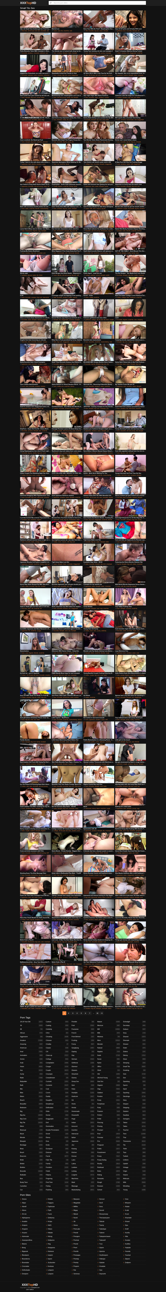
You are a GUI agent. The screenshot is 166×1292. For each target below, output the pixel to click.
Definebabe (26, 1270)
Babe (31, 1078)
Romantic (108, 1178)
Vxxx (126, 1199)
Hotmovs (51, 1251)
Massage (83, 1186)
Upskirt (134, 1163)
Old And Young (108, 1078)
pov (47, 53)
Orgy (108, 1089)
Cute (57, 1089)
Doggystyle (57, 1119)
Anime (31, 1059)
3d (31, 1025)
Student (134, 1111)
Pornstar (108, 1137)
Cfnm (57, 1033)
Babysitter (31, 1081)
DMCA (32, 1289)
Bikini (31, 1126)
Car (31, 1190)
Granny (83, 1078)
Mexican (108, 1025)
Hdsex (50, 1229)
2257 (27, 1289)
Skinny (134, 1055)
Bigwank (25, 1251)
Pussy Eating (108, 1160)
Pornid (75, 1244)
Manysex (76, 1199)
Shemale (134, 1040)
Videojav (102, 1259)
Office (108, 1066)
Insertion (83, 1130)
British (31, 1163)
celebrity (103, 630)
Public (108, 1148)
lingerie (60, 186)
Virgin (134, 1171)
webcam (42, 53)
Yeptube (128, 1247)
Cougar (57, 1066)
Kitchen (83, 1152)
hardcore (133, 297)
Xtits (126, 1236)
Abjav (24, 1203)
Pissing (108, 1126)
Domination (57, 1126)
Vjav (100, 1270)
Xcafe (127, 1210)
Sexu (101, 1206)
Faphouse (51, 1206)
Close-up (57, 1055)
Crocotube (25, 1266)
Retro (108, 1171)
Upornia (102, 1251)
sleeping (70, 942)
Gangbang (83, 1048)
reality (64, 119)
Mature (108, 1021)
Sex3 (101, 1203)
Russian (108, 1186)
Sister (134, 1048)
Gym (83, 1085)
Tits (134, 1145)
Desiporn (25, 1274)
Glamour (83, 1066)
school (98, 275)
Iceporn (50, 1255)
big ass (96, 31)
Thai (134, 1137)
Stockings (134, 1096)
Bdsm (31, 1096)
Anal (31, 1051)
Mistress (108, 1036)
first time (24, 31)
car (58, 164)
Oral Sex (108, 1081)
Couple (57, 1070)
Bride (31, 1160)
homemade (130, 119)
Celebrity (57, 1029)
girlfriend (119, 31)
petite (73, 875)
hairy (137, 253)
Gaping (83, 1051)
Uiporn (101, 1247)
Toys (134, 1152)
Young (134, 1190)
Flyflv (49, 1210)
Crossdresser (57, 1078)
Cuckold (57, 1081)
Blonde (31, 1137)
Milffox (75, 1206)
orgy (43, 119)
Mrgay (75, 1210)
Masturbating (83, 1190)
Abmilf (24, 1206)
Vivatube (102, 1266)
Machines (83, 1178)
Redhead (108, 1167)
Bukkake (31, 1175)
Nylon (108, 1063)
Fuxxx (50, 1214)
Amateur (31, 1040)
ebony (94, 808)
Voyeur (134, 1175)
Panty (108, 1100)
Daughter (57, 1100)
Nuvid (75, 1218)
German (83, 1059)
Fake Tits (57, 1160)
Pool (108, 1134)
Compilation (57, 1063)
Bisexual (31, 1130)
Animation (31, 1055)
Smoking (134, 1070)
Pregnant (108, 1145)
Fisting (57, 1186)
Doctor (57, 1115)
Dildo (57, 1111)
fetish (42, 97)
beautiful (88, 230)
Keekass (51, 1266)
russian (59, 75)
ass (133, 453)
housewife (131, 208)
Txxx (101, 1244)
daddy (68, 97)
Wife (134, 1182)
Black (31, 1134)
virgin (96, 97)
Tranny (101, 1225)
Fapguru (51, 1203)
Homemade (83, 1111)
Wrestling (134, 1186)
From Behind (83, 1036)
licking (71, 186)
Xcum (127, 1214)
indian (119, 53)
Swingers (134, 1119)
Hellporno (51, 1240)
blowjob (106, 31)
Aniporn (24, 1225)
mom (118, 119)
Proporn (76, 1266)
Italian (83, 1137)
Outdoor (108, 1092)
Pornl (75, 1247)
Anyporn (25, 1229)
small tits (66, 31)
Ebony (57, 1137)
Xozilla (127, 1232)
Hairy (83, 1089)
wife (86, 31)
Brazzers (31, 1156)
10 (97, 1013)
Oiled (108, 1070)
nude (35, 75)
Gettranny (51, 1218)
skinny (72, 386)
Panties (108, 1096)
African (31, 1033)
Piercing (108, 1122)
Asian (31, 1066)
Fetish (57, 1171)
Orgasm (108, 1085)
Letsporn (51, 1270)
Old (108, 1074)
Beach (31, 1100)
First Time (57, 1182)
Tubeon (101, 1232)
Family (57, 1163)
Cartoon (57, 1021)
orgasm (39, 519)
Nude (108, 1055)
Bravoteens (26, 1259)
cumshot (71, 319)
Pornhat (76, 1240)
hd (41, 608)
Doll (57, 1122)
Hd (83, 1100)
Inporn (50, 1259)
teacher (70, 764)
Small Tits (134, 1066)
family (133, 253)
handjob (74, 53)
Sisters (134, 1051)
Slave (134, 1059)
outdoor (119, 97)
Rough (108, 1182)
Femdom (57, 1167)
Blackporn (25, 1255)
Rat (74, 1270)
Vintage (134, 1167)
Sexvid (101, 1210)
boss (44, 964)
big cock (64, 75)
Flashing (57, 1190)
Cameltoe (31, 1186)
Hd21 (49, 1225)
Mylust (75, 1214)
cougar (39, 630)
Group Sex (83, 1081)
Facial (57, 1156)
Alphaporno (26, 1218)
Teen (134, 1134)
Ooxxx (75, 1225)
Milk (108, 1033)
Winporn (128, 1203)
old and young (93, 53)
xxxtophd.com (35, 1287)
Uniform (134, 1160)
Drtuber (50, 1199)
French (83, 1033)
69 (31, 1029)
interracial (71, 253)
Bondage (31, 1145)
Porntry (75, 1262)
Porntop (76, 1259)
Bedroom (31, 1107)
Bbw (31, 1092)
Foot (83, 1025)
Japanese (83, 1141)
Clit (57, 1051)
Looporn (50, 1274)
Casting (57, 1025)
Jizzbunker (51, 1262)
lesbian (100, 142)
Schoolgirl (134, 1021)
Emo (57, 1141)
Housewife (83, 1115)
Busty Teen (31, 1182)
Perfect (108, 1115)
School (108, 1190)
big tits (65, 142)
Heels (83, 1104)
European (57, 1148)
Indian (83, 1122)
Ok (74, 1221)
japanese (120, 75)
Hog (49, 1244)
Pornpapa (76, 1255)
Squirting (134, 1092)
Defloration (57, 1107)
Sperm (134, 1085)
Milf (108, 1029)
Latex (83, 1160)
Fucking (83, 1040)
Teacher (134, 1130)
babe (69, 53)
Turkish (134, 1156)
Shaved (134, 1036)
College (57, 1059)
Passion (108, 1111)
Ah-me (24, 1214)
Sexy (134, 1033)
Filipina (57, 1175)
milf (135, 119)
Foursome (83, 1029)
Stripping (134, 1107)
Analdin (24, 1221)
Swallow (134, 1115)
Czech (57, 1092)
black (98, 808)
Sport (134, 1089)
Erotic (57, 1145)
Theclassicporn (104, 1218)
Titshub (101, 1221)
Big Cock (31, 1119)
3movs (24, 1199)
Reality (108, 1163)
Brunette (31, 1171)
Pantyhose (108, 1104)
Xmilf (126, 1229)
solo (71, 31)
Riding (108, 1175)
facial (67, 164)
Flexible (83, 1021)
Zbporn (127, 1259)
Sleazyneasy (103, 1214)
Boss (31, 1148)
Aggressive (31, 1036)
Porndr (75, 1232)
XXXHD (28, 3)
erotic (97, 742)
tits (62, 31)
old (48, 31)
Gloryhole (83, 1074)
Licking (83, 1171)
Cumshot (57, 1085)
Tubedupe (102, 1229)
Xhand (127, 1221)
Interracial (83, 1134)
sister (87, 564)
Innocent (83, 1126)
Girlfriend (83, 1063)
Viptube (102, 1262)
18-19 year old (32, 31)
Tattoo (134, 1126)
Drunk (57, 1134)
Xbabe (127, 1206)
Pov (108, 1141)
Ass (31, 1070)
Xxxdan (127, 1240)
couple (87, 142)
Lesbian (83, 1167)
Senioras (76, 1274)
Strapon (134, 1104)
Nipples (108, 1051)
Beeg (24, 1247)
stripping (140, 319)
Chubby (57, 1044)
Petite (108, 1119)
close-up (46, 564)
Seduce (134, 1029)
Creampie (57, 1074)
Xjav (126, 1225)
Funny (83, 1044)
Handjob (83, 1092)
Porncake (76, 1229)
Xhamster (128, 1218)
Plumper (108, 1130)
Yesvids (127, 1251)
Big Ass (31, 1115)
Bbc (31, 1089)
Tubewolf (102, 1240)
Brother (31, 1167)
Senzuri (102, 1199)
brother (43, 586)
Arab (31, 1063)
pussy (69, 142)
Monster (108, 1044)
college (87, 164)
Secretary (134, 1025)
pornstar (45, 142)
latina (138, 97)
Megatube (76, 1203)
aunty (61, 519)
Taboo (134, 1122)
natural (75, 297)
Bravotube (25, 1262)
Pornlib (75, 1251)
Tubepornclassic (104, 1236)
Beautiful (31, 1104)
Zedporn (128, 1262)
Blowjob (31, 1141)
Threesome (134, 1141)
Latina (83, 1163)
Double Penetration (57, 1130)
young (103, 53)
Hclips (50, 1221)
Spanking (134, 1081)
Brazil (31, 1152)
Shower (134, 1044)
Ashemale (25, 1236)
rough (107, 653)
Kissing (83, 1148)
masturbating (48, 75)
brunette (43, 31)
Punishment (108, 1152)
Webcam (134, 1178)
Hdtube (50, 1232)
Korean (83, 1156)
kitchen (139, 230)
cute (66, 253)
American (31, 1048)
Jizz (83, 1145)
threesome (93, 142)
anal (59, 31)
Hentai (83, 1107)
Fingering (57, 1178)
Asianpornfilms (27, 1240)
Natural (108, 1048)
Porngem (76, 1236)
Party (108, 1107)
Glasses (83, 1070)
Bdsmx (24, 1244)
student (134, 497)
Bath (31, 1085)
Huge (83, 1119)
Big (31, 1111)
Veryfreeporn (103, 1255)
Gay (83, 1055)
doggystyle (133, 53)
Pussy (108, 1156)
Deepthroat (57, 1104)
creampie (36, 53)
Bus (31, 1178)
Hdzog (50, 1236)
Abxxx (24, 1210)
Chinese (57, 1040)
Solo (134, 1074)
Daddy (57, 1096)
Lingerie (83, 1175)
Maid (83, 1182)
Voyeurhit (102, 1274)
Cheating (57, 1036)
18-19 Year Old (31, 1021)
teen (39, 31)
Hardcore (83, 1096)
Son (134, 1078)
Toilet (134, 1148)
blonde (108, 142)
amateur (30, 53)
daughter (65, 919)
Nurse (108, 1059)
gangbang (139, 830)
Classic (57, 1048)
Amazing (31, 1044)
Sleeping (134, 1063)
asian (55, 31)
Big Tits (31, 1122)
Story (134, 1100)
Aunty (31, 1074)
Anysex (24, 1232)
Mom (108, 1040)
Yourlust (128, 1255)
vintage (37, 542)
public (108, 275)
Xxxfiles (127, 1244)
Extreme (57, 1152)
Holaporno (51, 1247)
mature (125, 75)
